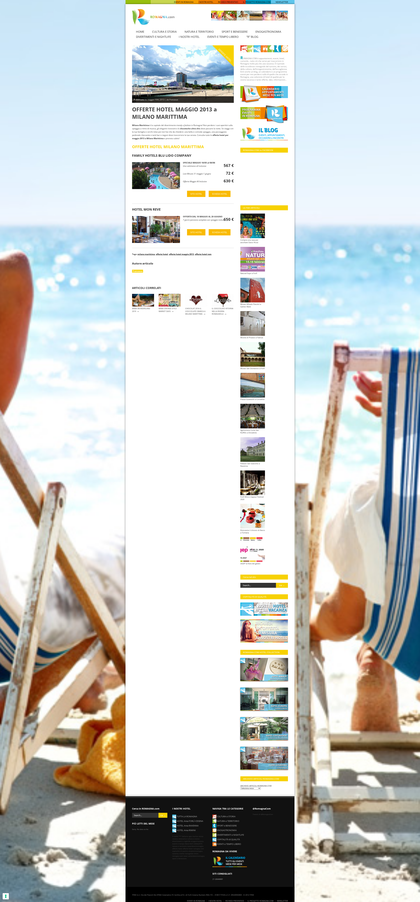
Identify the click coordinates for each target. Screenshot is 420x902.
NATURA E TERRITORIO (199, 32)
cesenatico (182, 839)
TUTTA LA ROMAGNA (186, 816)
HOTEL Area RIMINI (186, 830)
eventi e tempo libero (180, 844)
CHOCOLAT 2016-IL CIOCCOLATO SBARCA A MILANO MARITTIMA (195, 311)
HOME (140, 32)
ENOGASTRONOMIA (268, 32)
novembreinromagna (195, 846)
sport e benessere (179, 858)
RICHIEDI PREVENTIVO (228, 2)
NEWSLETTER (282, 2)
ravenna (175, 853)
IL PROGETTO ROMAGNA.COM (257, 2)
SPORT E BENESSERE (235, 32)
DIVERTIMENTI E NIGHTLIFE (153, 37)
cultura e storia (193, 839)
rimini (196, 853)
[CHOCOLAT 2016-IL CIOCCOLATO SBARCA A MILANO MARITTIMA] (196, 306)
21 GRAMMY (217, 879)
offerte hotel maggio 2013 (181, 254)
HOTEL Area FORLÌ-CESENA (189, 821)
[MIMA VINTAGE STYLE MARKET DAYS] (170, 306)
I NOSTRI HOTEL (206, 2)
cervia (201, 836)
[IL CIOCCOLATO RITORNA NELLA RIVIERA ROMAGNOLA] (223, 306)
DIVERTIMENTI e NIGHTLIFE (230, 834)
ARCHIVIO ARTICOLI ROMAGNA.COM (256, 786)
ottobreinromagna (195, 851)
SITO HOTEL (196, 193)
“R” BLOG (252, 37)
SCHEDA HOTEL (219, 193)
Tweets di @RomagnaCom (263, 814)
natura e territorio (179, 846)
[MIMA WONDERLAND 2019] (143, 306)
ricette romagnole (186, 853)
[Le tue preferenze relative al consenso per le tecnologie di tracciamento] (6, 896)
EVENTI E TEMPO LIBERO (223, 37)
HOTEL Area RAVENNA (187, 825)
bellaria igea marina (190, 836)
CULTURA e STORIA (225, 816)
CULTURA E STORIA (164, 32)
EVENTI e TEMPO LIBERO (228, 844)
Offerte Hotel (225, 55)
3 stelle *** (177, 836)
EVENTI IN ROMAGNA (184, 2)
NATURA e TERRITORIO (227, 821)
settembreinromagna (196, 856)
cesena (175, 839)
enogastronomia (197, 841)
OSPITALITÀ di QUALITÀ (228, 839)
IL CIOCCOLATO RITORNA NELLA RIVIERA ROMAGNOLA (222, 311)
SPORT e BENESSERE (226, 825)
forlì (191, 844)
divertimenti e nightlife (181, 841)
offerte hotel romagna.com (193, 848)
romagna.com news (180, 856)
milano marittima (146, 254)
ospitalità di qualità (180, 851)
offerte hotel (162, 254)
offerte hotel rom (203, 254)
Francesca (137, 271)
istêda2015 (197, 844)
